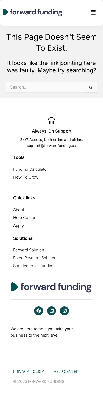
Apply (18, 225)
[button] (93, 13)
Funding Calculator (30, 169)
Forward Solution (28, 249)
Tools (19, 157)
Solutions (22, 238)
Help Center (24, 217)
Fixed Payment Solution (35, 257)
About (18, 209)
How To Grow (25, 177)
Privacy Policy (28, 371)
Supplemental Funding (34, 265)
